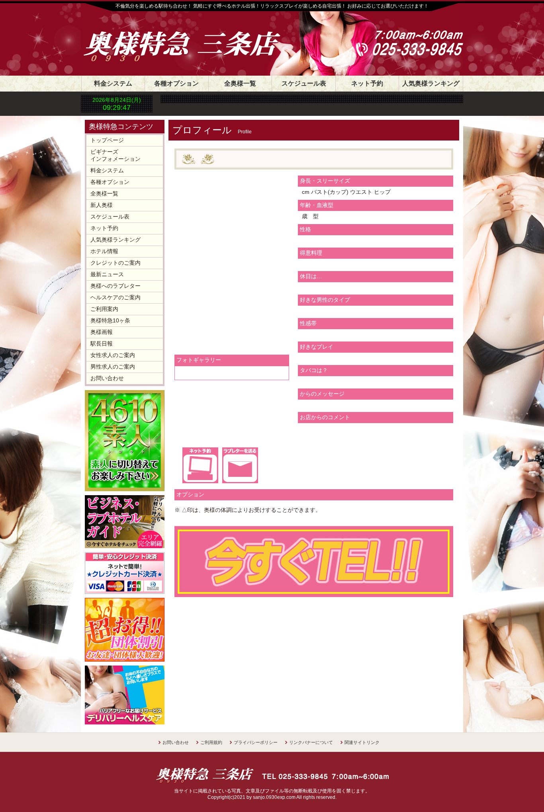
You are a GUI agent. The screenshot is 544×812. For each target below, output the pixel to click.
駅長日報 (101, 343)
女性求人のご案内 (112, 355)
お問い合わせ (107, 378)
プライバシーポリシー (256, 742)
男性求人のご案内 (112, 366)
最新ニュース (107, 274)
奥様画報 (101, 332)
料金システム (113, 83)
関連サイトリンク (362, 742)
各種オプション (176, 83)
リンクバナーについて (311, 742)
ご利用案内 (104, 309)
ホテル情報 (104, 251)
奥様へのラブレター (115, 286)
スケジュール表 (304, 83)
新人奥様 (101, 205)
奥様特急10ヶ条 (110, 320)
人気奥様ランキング (431, 83)
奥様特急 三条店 (190, 37)
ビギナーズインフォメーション (115, 155)
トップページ (107, 140)
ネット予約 (367, 83)
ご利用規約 (211, 742)
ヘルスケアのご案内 (115, 297)
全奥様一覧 (240, 83)
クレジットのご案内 (115, 263)
